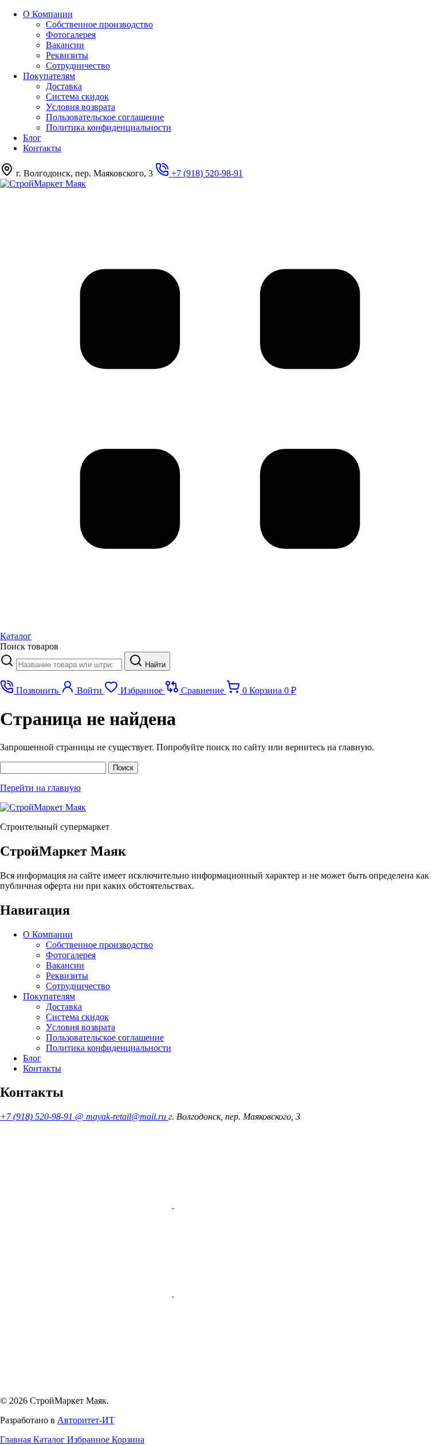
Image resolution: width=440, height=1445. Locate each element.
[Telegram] (86, 1381)
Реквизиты (67, 55)
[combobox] (69, 665)
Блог (32, 138)
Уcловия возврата (80, 107)
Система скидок (77, 96)
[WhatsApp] (87, 1293)
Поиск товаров (29, 646)
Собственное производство (99, 24)
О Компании (48, 14)
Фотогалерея (71, 35)
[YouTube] (87, 1205)
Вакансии (65, 45)
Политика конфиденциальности (108, 127)
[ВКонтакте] (260, 1293)
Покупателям (49, 76)
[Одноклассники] (260, 1205)
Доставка (64, 86)
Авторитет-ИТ (86, 1420)
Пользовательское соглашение (105, 117)
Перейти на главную (40, 788)
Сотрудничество (78, 65)
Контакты (42, 148)
